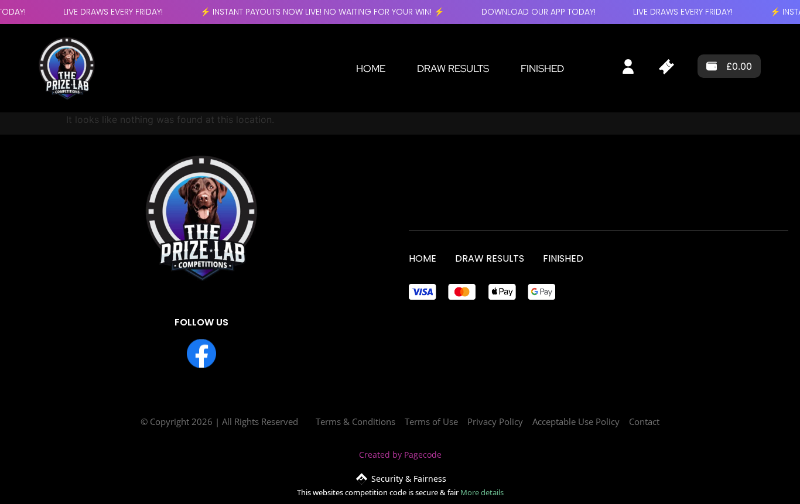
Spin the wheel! (400, 396)
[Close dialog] (508, 104)
